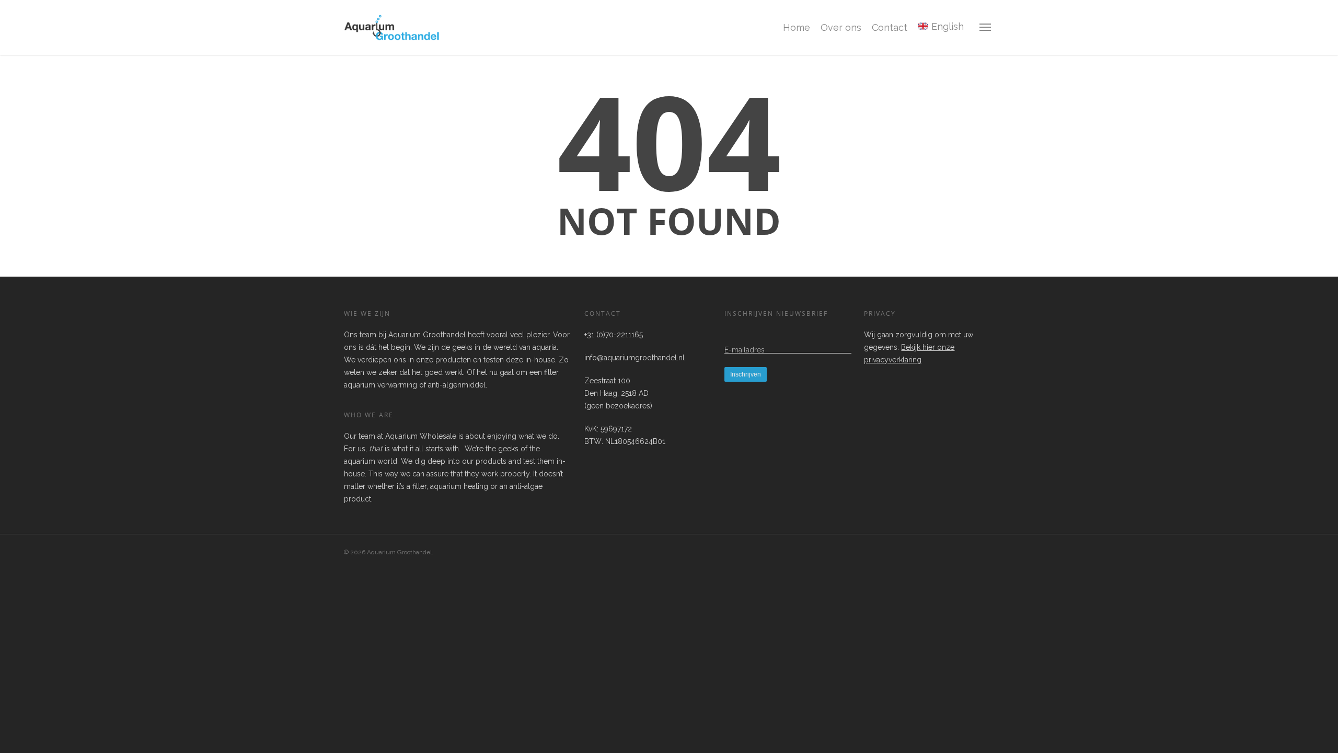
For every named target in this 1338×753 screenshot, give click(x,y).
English (946, 26)
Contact (889, 27)
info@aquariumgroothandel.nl (634, 357)
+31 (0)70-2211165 (613, 334)
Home (796, 27)
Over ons (841, 27)
